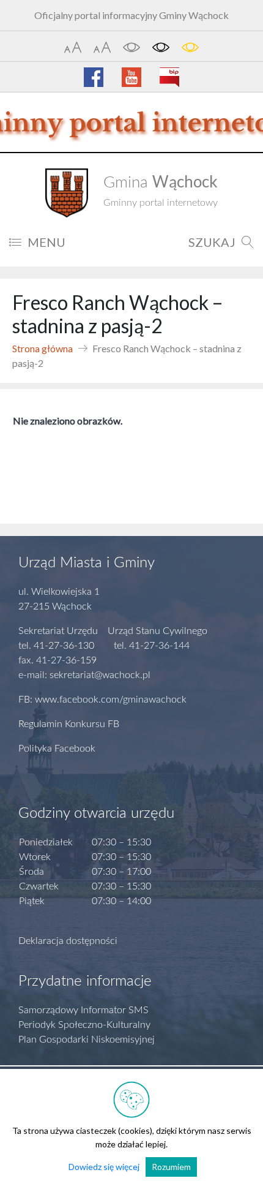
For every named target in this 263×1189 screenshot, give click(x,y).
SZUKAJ (211, 242)
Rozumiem (171, 1166)
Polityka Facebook (56, 748)
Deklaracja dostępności (67, 941)
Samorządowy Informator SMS (83, 1010)
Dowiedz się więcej (104, 1166)
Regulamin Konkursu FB (68, 724)
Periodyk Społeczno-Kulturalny (84, 1025)
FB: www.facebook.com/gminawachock (102, 699)
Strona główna (42, 348)
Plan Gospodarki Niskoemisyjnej (86, 1039)
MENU (46, 242)
